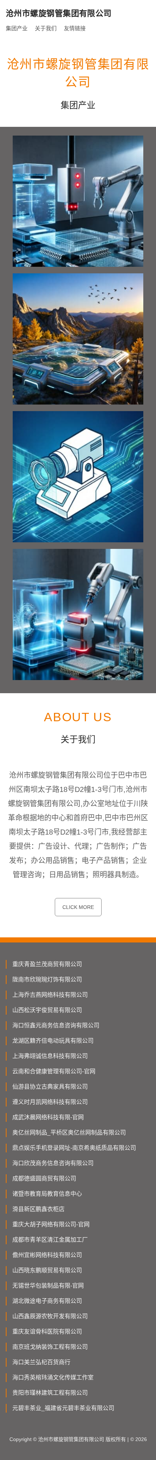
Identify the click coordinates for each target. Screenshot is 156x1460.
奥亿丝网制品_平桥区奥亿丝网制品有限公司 (69, 1132)
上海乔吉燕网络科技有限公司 (50, 995)
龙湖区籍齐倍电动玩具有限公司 (53, 1041)
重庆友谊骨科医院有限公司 (47, 1331)
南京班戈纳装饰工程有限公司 (50, 1347)
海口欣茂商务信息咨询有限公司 (53, 1163)
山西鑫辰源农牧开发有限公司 (50, 1316)
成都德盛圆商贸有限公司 (44, 1178)
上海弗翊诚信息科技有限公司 (50, 1056)
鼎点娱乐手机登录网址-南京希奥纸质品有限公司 (74, 1148)
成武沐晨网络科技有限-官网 (48, 1117)
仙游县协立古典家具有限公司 (50, 1087)
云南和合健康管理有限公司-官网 (53, 1071)
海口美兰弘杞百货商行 (41, 1362)
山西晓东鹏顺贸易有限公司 (47, 1270)
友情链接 (75, 28)
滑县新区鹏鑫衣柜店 (38, 1209)
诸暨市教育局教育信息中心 (47, 1194)
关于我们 (46, 28)
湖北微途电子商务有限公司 (47, 1301)
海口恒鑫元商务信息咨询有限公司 (55, 1025)
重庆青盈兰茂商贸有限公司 (47, 964)
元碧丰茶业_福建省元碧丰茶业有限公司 (63, 1408)
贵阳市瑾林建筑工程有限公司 (50, 1393)
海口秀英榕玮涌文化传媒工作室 (53, 1377)
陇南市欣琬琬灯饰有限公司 (47, 979)
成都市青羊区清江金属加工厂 (50, 1240)
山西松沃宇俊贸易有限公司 (47, 1010)
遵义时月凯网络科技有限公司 (50, 1102)
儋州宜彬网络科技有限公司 (47, 1255)
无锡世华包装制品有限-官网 (48, 1286)
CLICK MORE (78, 907)
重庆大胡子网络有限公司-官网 (51, 1224)
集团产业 (17, 28)
